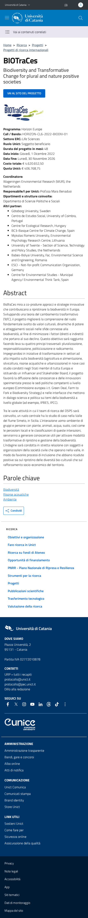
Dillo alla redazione (17, 689)
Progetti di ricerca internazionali (25, 49)
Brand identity (14, 800)
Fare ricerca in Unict (22, 544)
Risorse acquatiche (16, 494)
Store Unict (12, 806)
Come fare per (14, 830)
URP (7, 674)
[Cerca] (80, 18)
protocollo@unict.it (17, 679)
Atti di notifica (14, 770)
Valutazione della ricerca (25, 606)
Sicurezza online (15, 836)
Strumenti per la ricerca (24, 575)
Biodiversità (11, 489)
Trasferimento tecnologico (26, 598)
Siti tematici (12, 894)
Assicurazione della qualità (22, 843)
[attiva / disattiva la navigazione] (7, 17)
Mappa (14, 910)
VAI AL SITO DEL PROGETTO (24, 93)
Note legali (11, 871)
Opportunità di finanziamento (29, 560)
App (7, 887)
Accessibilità (12, 879)
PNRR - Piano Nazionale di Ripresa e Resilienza (41, 567)
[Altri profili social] (65, 704)
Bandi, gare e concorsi (19, 757)
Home (7, 45)
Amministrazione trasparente (24, 750)
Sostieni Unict (14, 823)
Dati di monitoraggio (17, 902)
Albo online (12, 763)
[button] (29, 5)
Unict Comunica (15, 787)
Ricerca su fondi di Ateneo (26, 552)
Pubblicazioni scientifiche (26, 590)
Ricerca (22, 45)
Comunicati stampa (18, 793)
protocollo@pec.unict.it (20, 684)
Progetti (37, 45)
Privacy (9, 863)
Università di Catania (15, 5)
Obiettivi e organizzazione (26, 537)
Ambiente (10, 499)
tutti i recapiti (23, 674)
